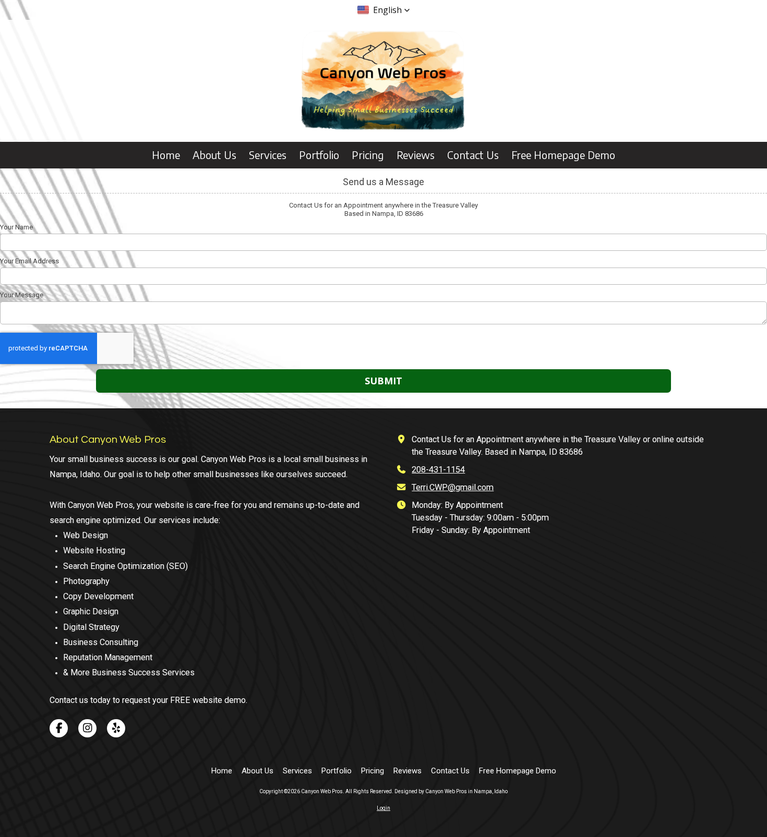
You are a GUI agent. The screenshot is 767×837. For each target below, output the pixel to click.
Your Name (16, 227)
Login (383, 808)
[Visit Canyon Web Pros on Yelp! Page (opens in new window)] (116, 728)
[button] (383, 10)
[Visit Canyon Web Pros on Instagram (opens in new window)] (87, 728)
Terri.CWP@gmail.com (453, 487)
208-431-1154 (438, 470)
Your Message (21, 295)
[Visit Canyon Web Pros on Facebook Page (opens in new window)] (59, 728)
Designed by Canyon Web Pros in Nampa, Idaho (451, 791)
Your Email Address (29, 261)
